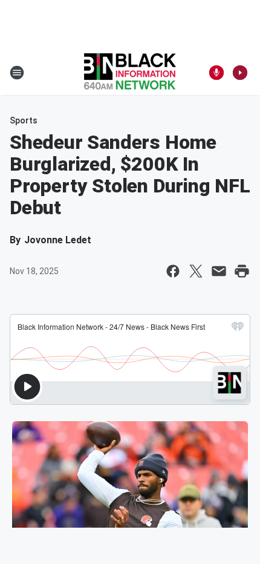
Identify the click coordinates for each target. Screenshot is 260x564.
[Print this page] (241, 271)
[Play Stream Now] (240, 72)
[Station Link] (130, 72)
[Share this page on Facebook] (172, 271)
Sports (23, 120)
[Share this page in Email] (218, 271)
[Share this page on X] (195, 271)
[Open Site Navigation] (17, 72)
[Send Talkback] (216, 72)
